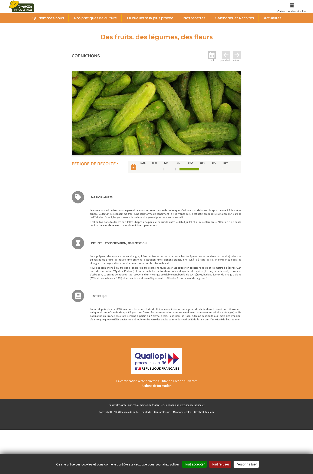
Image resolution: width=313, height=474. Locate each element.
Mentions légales (182, 411)
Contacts (146, 411)
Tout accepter (194, 464)
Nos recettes (194, 18)
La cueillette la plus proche (150, 18)
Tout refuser (220, 464)
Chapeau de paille (129, 411)
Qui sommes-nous (48, 18)
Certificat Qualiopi (204, 411)
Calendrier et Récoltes (234, 18)
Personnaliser (246, 464)
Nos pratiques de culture (95, 18)
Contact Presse (162, 411)
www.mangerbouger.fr (192, 404)
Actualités (272, 18)
